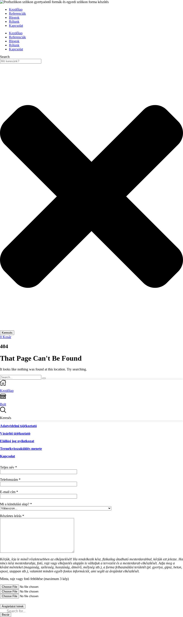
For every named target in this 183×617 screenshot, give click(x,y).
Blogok (14, 17)
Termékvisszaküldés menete (21, 448)
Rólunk (14, 21)
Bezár (5, 614)
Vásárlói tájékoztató (15, 433)
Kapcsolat (16, 25)
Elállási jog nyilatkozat (17, 441)
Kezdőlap (16, 9)
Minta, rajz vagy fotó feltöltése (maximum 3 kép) (34, 579)
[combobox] (20, 61)
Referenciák (17, 13)
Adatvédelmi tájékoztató (18, 426)
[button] (5, 337)
